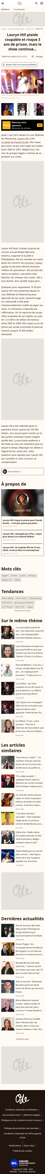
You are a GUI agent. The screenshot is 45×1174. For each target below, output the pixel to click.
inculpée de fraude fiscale (14, 142)
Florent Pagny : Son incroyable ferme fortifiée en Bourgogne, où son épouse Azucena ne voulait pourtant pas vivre (29, 951)
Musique (32, 575)
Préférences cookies (22, 1150)
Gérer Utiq (29, 1145)
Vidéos (17, 580)
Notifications (15, 1145)
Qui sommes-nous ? (11, 1115)
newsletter (41, 3)
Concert (14, 575)
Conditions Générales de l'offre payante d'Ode (22, 1135)
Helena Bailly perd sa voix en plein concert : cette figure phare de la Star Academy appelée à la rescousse (29, 856)
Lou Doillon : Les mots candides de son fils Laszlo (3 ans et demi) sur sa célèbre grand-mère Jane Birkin (29, 688)
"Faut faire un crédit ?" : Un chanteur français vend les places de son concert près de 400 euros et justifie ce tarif (28, 764)
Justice (23, 575)
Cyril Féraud (7, 607)
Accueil (3, 29)
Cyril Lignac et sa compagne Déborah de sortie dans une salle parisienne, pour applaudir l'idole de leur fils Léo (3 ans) (29, 709)
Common (29, 262)
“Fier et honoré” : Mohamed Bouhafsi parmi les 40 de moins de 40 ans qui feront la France (29, 986)
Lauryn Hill (30, 29)
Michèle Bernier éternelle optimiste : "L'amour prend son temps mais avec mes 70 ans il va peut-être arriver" (29, 968)
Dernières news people (16, 29)
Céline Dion (20, 607)
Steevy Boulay (35, 598)
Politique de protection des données (21, 1128)
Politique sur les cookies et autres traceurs (21, 1120)
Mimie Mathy (7, 598)
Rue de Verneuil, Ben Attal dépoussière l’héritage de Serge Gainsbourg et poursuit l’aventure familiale (29, 930)
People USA (7, 580)
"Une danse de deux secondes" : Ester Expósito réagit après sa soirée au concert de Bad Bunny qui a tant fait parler (29, 820)
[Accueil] (20, 3)
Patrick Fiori (7, 602)
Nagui (30, 607)
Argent (5, 575)
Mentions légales (32, 1115)
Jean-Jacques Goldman (24, 602)
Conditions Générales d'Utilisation (21, 1109)
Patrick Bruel (21, 598)
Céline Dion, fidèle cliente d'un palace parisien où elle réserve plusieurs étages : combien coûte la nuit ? (28, 837)
